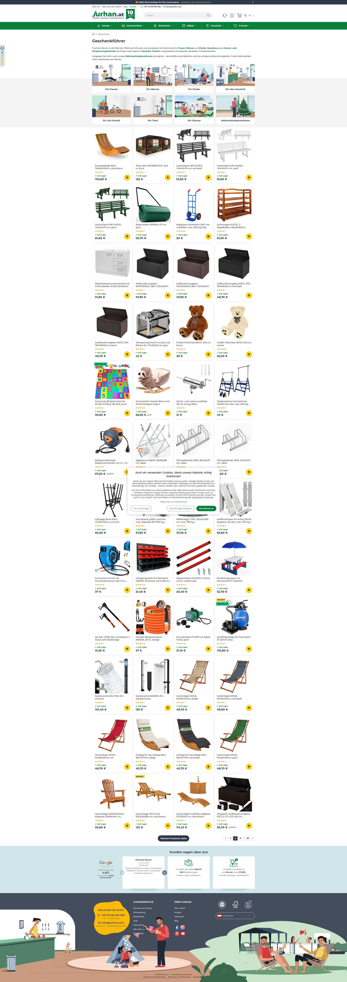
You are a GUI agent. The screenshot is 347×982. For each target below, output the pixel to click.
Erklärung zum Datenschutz (173, 501)
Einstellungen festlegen (181, 508)
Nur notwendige (141, 508)
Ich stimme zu (206, 508)
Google (142, 497)
